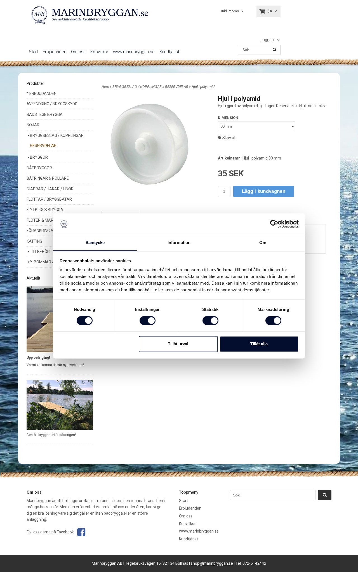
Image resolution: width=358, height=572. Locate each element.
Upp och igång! (38, 358)
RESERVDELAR (43, 145)
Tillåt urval (178, 343)
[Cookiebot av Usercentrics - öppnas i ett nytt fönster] (274, 224)
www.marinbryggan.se (134, 51)
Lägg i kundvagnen (263, 191)
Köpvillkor (99, 51)
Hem (105, 87)
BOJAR (33, 125)
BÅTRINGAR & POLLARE (48, 178)
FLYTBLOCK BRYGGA (45, 209)
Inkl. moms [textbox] (230, 11)
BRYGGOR (39, 157)
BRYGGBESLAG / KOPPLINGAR (57, 135)
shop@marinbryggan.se (212, 563)
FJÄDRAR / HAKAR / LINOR (50, 189)
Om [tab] (262, 242)
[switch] (148, 320)
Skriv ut (228, 137)
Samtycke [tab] (95, 242)
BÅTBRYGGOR (39, 168)
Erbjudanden (54, 51)
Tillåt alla (259, 343)
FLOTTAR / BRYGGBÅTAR (49, 199)
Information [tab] (179, 242)
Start (33, 51)
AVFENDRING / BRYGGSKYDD (52, 104)
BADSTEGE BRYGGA (45, 114)
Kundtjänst (169, 51)
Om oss (78, 51)
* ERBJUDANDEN (41, 93)
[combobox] (232, 11)
